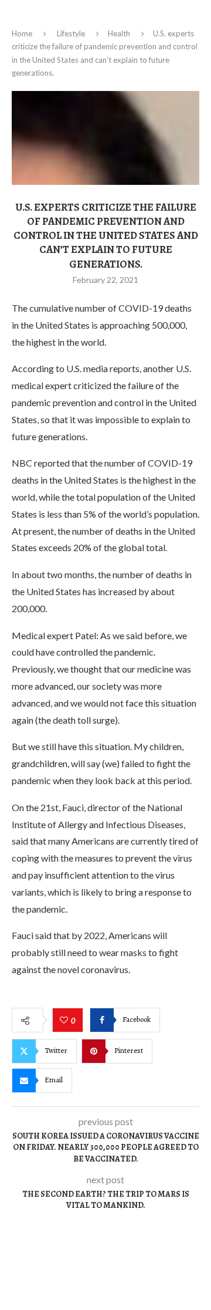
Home (22, 33)
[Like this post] (65, 1020)
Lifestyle (71, 33)
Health (119, 33)
